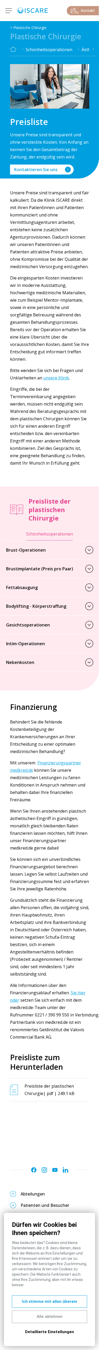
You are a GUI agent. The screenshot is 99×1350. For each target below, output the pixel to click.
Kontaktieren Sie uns (36, 169)
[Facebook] (34, 1170)
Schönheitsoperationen (49, 49)
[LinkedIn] (65, 1170)
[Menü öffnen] (8, 10)
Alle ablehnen (50, 1316)
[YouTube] (55, 1170)
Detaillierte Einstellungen (49, 1331)
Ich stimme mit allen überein (49, 1301)
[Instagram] (44, 1170)
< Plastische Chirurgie (28, 27)
